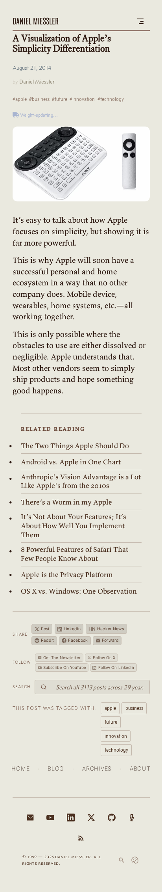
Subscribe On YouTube (64, 667)
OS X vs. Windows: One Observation (79, 591)
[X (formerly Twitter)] (91, 817)
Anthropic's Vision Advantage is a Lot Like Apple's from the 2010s (81, 481)
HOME (20, 768)
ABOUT (140, 768)
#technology (111, 99)
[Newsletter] (30, 817)
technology (116, 749)
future (111, 721)
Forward (110, 640)
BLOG (56, 768)
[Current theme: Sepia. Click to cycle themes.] (134, 860)
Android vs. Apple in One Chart (71, 462)
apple (110, 707)
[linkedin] (71, 817)
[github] (112, 817)
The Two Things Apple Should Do (75, 445)
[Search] (121, 860)
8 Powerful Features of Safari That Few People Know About (74, 554)
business (134, 707)
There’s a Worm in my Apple (66, 502)
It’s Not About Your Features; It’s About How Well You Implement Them (73, 525)
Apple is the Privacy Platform (67, 574)
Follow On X (104, 657)
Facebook (78, 640)
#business (39, 99)
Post (45, 628)
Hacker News (106, 629)
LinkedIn (72, 628)
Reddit (47, 640)
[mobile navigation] (140, 21)
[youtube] (50, 817)
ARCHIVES (97, 768)
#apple (20, 99)
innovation (116, 735)
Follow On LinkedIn (116, 667)
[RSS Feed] (81, 838)
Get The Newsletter (62, 657)
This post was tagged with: (55, 708)
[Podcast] (132, 817)
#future (59, 99)
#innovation (82, 99)
